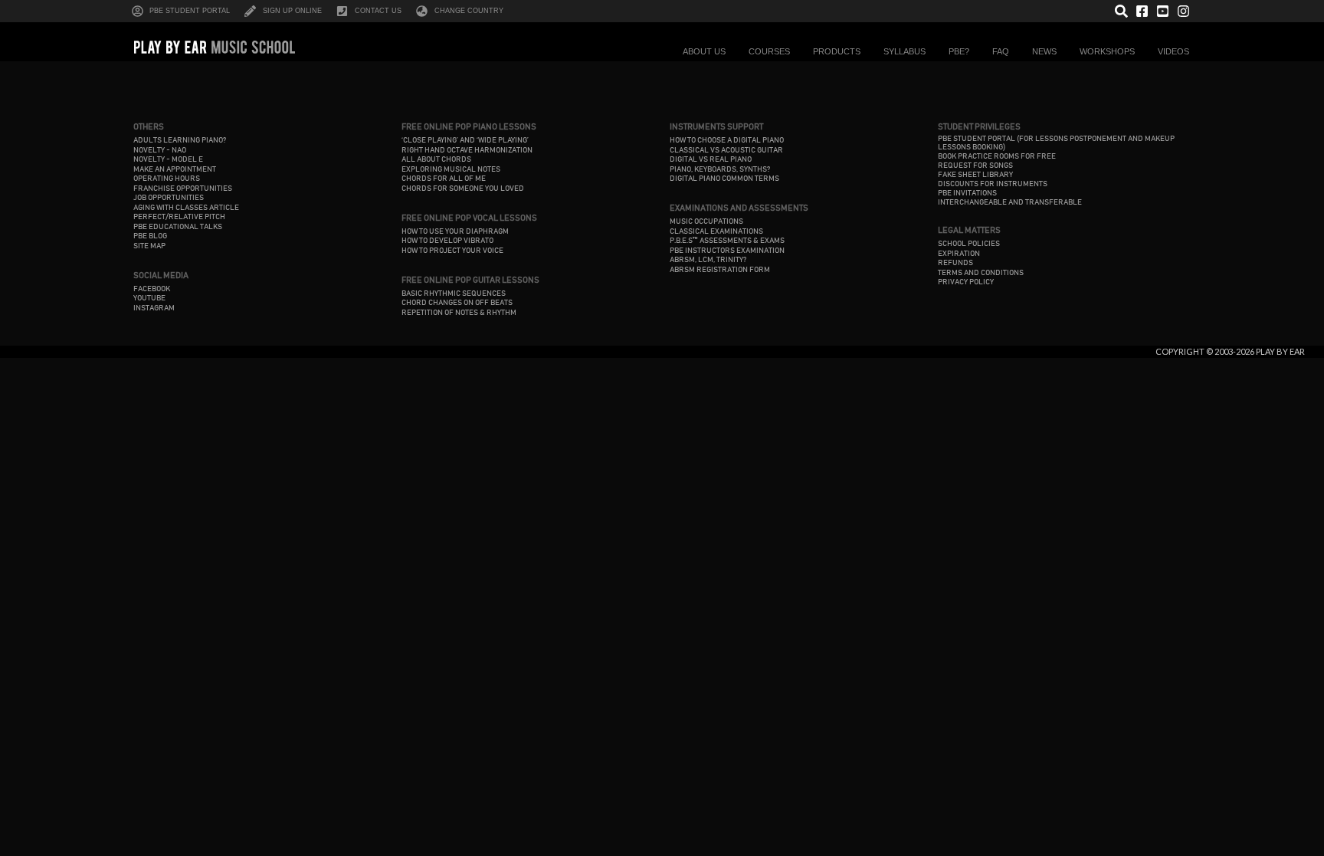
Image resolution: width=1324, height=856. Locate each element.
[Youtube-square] (1162, 11)
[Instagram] (1183, 11)
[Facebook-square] (1142, 11)
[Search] (1121, 11)
